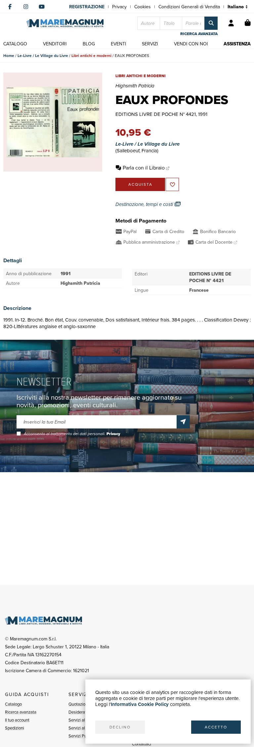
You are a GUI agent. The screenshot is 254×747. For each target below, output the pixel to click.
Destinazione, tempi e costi (144, 204)
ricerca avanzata (199, 34)
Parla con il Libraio (143, 167)
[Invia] (183, 421)
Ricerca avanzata (20, 712)
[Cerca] (211, 23)
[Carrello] (248, 23)
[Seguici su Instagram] (25, 6)
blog (89, 43)
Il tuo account (17, 720)
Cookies (142, 6)
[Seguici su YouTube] (41, 6)
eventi (118, 43)
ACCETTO (216, 727)
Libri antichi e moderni (91, 55)
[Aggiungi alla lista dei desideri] (172, 184)
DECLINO (120, 727)
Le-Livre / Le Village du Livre (43, 55)
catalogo (15, 43)
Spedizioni (14, 728)
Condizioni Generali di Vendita (189, 6)
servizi (150, 43)
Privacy (119, 6)
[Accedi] (231, 23)
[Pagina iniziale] (65, 23)
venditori (54, 43)
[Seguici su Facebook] (10, 6)
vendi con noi (191, 43)
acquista (140, 184)
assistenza (237, 43)
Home (8, 55)
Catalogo (13, 704)
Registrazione (87, 6)
